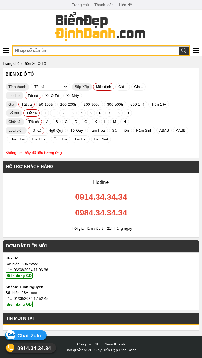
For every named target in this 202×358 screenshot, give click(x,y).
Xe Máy (72, 96)
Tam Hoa (97, 130)
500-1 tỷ (137, 104)
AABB (180, 130)
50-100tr (46, 104)
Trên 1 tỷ (158, 104)
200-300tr (92, 104)
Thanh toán (104, 5)
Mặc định (103, 87)
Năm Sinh (144, 130)
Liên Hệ (125, 5)
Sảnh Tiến (120, 130)
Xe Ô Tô (52, 96)
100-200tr (68, 104)
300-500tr (115, 104)
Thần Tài (17, 139)
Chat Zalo (29, 336)
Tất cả (33, 96)
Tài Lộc (80, 139)
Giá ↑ (122, 87)
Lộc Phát (39, 139)
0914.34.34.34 (34, 348)
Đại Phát (101, 139)
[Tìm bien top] (184, 50)
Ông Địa (60, 139)
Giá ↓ (138, 87)
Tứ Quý (76, 130)
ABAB (164, 130)
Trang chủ (80, 5)
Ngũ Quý (55, 130)
